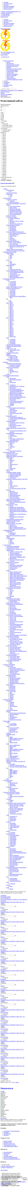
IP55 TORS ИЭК (14, 875)
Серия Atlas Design (14, 835)
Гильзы (11, 506)
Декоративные (13, 717)
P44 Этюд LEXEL (14, 871)
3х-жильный (13, 283)
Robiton (11, 800)
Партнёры (6, 1132)
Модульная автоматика (15, 379)
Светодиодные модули (15, 647)
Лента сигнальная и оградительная (15, 499)
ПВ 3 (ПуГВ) (10, 317)
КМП (11, 769)
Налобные (12, 718)
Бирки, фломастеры (15, 360)
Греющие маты (13, 672)
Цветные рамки (14, 863)
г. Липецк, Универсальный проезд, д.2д (11, 11)
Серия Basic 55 (13, 816)
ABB (8, 377)
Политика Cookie (15, 1185)
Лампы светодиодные (15, 586)
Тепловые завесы (14, 680)
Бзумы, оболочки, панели (13, 758)
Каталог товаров (8, 1141)
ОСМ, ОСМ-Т (13, 436)
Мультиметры (13, 230)
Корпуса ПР (13, 746)
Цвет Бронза (13, 850)
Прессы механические (15, 214)
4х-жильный (13, 284)
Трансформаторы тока (12, 441)
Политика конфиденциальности (12, 1159)
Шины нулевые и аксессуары (14, 523)
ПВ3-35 (11, 332)
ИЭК (11, 257)
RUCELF (12, 543)
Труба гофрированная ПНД (17, 277)
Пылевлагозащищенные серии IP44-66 (16, 867)
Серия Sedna (13, 842)
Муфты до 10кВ (14, 356)
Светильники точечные (13, 636)
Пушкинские (13, 613)
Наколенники (13, 235)
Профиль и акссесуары (15, 649)
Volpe (11, 589)
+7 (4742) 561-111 (5, 56)
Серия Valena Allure (14, 826)
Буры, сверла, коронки (15, 242)
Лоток (8, 260)
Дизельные (12, 534)
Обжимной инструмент (16, 211)
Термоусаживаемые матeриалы (17, 502)
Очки (11, 237)
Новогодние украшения (13, 562)
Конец (17, 1082)
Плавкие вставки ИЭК (15, 394)
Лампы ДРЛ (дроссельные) (16, 577)
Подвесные (12, 612)
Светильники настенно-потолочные (16, 627)
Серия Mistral (13, 723)
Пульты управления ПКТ (16, 395)
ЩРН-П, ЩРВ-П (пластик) (16, 738)
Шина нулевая (13, 526)
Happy (11, 886)
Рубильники (13, 382)
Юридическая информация (10, 1157)
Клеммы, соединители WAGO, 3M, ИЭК (17, 479)
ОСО (11, 437)
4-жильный (12, 293)
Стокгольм (12, 883)
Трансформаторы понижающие (15, 433)
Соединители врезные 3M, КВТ (18, 488)
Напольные (12, 687)
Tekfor (11, 461)
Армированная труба (15, 274)
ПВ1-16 (11, 311)
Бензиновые (13, 533)
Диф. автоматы (13, 410)
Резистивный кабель (15, 674)
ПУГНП (9, 347)
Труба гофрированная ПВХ (17, 272)
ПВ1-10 (11, 309)
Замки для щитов (14, 756)
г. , (7, 1166)
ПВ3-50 (11, 334)
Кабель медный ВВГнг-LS (13, 288)
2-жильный (12, 291)
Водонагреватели (11, 690)
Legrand (12, 254)
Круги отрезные (14, 244)
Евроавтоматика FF (12, 416)
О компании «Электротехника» (12, 1131)
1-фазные (9, 781)
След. (13, 1082)
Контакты (6, 5)
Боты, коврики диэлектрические (18, 233)
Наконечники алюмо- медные (17, 508)
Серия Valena (13, 824)
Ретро (11, 854)
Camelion (12, 702)
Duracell (12, 703)
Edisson (11, 698)
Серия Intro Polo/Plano (15, 881)
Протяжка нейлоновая (15, 210)
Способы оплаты (8, 3)
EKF (8, 778)
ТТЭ (11, 448)
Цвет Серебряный (14, 855)
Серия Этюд (13, 844)
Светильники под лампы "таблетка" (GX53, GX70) (16, 642)
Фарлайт (12, 596)
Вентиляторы (10, 684)
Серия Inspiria (13, 830)
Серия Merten (13, 839)
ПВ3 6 (11, 327)
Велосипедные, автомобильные (18, 713)
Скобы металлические (15, 269)
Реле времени (13, 420)
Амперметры (13, 226)
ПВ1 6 (11, 308)
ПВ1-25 (11, 312)
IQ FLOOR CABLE (6, 896)
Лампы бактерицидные (15, 571)
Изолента (12, 503)
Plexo (11, 873)
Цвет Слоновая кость (15, 859)
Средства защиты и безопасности (15, 231)
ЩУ (11, 741)
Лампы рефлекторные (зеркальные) (15, 584)
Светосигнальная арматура (16, 401)
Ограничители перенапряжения (18, 418)
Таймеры (12, 403)
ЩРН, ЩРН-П (13, 773)
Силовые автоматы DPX (16, 413)
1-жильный (12, 289)
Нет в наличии (4, 1012)
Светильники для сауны (13, 547)
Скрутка (12, 487)
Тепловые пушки (14, 682)
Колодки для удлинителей (16, 808)
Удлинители (13, 812)
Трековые (12, 633)
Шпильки (12, 491)
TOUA (8, 471)
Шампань (12, 866)
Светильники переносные (13, 602)
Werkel (8, 847)
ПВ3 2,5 (12, 324)
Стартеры (12, 561)
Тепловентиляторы (14, 679)
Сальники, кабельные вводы (17, 765)
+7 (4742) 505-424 (5, 14)
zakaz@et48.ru (4, 54)
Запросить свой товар (9, 1143)
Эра (10, 191)
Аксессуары (13, 667)
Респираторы (13, 240)
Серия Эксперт (13, 878)
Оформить (20, 90)
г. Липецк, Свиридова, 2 (7, 12)
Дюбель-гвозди (13, 494)
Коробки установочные (13, 367)
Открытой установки (15, 365)
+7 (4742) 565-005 (5, 53)
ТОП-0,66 (12, 446)
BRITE (11, 889)
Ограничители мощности (16, 417)
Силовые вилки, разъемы (13, 793)
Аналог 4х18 (13, 620)
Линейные (12, 623)
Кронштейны (13, 558)
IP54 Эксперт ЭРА (14, 870)
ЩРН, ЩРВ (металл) (15, 739)
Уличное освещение (12, 655)
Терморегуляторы (14, 671)
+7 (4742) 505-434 (5, 15)
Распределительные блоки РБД (17, 397)
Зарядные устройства (12, 710)
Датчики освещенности (16, 554)
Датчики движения (14, 553)
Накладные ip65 (14, 731)
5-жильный (12, 295)
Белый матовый (14, 864)
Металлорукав (10, 265)
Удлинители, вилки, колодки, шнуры (16, 803)
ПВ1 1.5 (12, 304)
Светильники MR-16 (15, 644)
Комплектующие (14, 276)
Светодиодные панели (15, 632)
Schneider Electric (14, 371)
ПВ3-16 (11, 330)
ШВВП (8, 354)
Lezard (8, 831)
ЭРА (11, 467)
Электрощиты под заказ (10, 1145)
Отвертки (12, 222)
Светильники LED (14, 637)
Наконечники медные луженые (18, 510)
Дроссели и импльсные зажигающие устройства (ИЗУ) (17, 556)
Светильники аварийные (13, 546)
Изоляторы (12, 524)
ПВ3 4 (11, 326)
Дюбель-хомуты (14, 464)
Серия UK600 (13, 725)
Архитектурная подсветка (16, 621)
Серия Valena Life (14, 827)
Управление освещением (13, 660)
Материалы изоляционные (13, 500)
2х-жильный (13, 281)
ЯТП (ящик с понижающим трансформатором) (17, 439)
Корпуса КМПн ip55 (15, 745)
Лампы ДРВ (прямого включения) (18, 576)
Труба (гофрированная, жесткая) (15, 270)
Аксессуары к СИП (14, 350)
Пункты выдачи (8, 9)
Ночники (9, 597)
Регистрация (7, 1153)
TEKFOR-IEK (13, 757)
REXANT (12, 460)
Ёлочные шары (13, 567)
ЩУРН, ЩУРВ (13, 742)
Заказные (12, 434)
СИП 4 (11, 351)
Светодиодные (13, 601)
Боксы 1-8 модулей (11, 760)
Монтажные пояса (14, 234)
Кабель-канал (10, 253)
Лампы (8, 570)
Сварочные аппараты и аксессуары (15, 250)
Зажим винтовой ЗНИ (15, 475)
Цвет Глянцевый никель (16, 851)
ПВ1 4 (11, 307)
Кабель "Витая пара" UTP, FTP (14, 287)
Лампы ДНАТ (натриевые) (16, 574)
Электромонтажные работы (11, 1146)
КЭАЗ (8, 449)
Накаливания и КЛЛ (15, 600)
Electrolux (12, 694)
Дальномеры (13, 229)
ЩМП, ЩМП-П (14, 770)
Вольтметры (13, 227)
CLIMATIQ (3, 895)
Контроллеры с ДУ (14, 653)
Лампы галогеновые (15, 573)
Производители (7, 1088)
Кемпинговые (13, 608)
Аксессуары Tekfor (14, 727)
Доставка (6, 2)
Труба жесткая (13, 273)
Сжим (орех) (13, 477)
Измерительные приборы (13, 225)
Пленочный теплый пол (16, 668)
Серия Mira (12, 832)
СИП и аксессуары (11, 348)
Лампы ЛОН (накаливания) (17, 580)
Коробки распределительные (14, 363)
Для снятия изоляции (15, 206)
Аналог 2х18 (13, 617)
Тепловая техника (11, 675)
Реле (11, 381)
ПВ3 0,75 (12, 320)
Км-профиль (13, 264)
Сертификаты (7, 1133)
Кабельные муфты (11, 355)
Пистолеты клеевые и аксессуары (18, 245)
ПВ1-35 (11, 313)
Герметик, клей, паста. (12, 453)
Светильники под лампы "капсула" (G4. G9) (16, 639)
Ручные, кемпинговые (15, 719)
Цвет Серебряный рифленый (17, 856)
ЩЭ (11, 754)
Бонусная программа (9, 6)
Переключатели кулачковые (17, 393)
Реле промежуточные (15, 398)
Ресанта (12, 542)
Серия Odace (13, 840)
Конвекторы (13, 676)
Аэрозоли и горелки (12, 199)
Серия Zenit (12, 820)
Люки (8, 374)
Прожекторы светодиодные (14, 588)
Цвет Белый (13, 848)
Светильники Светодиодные (14, 614)
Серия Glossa (13, 838)
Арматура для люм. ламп (16, 551)
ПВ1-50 (11, 315)
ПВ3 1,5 (12, 323)
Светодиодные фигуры (15, 566)
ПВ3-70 (11, 335)
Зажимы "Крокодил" (15, 218)
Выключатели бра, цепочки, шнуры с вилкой (17, 806)
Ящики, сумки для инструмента (15, 249)
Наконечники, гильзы (12, 504)
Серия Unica (13, 843)
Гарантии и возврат (9, 7)
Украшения (12, 569)
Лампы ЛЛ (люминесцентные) (17, 578)
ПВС (8, 338)
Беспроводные (10, 190)
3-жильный (12, 292)
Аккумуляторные (14, 714)
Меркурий (12, 784)
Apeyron (12, 590)
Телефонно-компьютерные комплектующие (13, 521)
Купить (2, 907)
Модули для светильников (16, 616)
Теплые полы (10, 666)
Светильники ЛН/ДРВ (15, 659)
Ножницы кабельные (15, 209)
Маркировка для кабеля (13, 359)
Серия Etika (12, 823)
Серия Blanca (13, 836)
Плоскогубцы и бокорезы (16, 223)
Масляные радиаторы (15, 678)
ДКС (11, 256)
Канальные (12, 686)
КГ (7, 299)
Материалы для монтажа (13, 241)
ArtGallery (12, 846)
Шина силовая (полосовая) (16, 527)
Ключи (11, 219)
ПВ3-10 (11, 328)
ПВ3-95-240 (13, 336)
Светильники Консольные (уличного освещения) (16, 625)
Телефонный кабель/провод (14, 344)
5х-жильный (13, 285)
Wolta (11, 592)
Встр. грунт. (13, 606)
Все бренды (4, 1118)
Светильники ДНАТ (15, 656)
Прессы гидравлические (16, 213)
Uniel (11, 195)
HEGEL (12, 370)
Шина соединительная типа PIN (18, 528)
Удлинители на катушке (16, 813)
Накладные (12, 730)
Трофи (11, 709)
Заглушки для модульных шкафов (18, 766)
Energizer (12, 705)
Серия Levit (12, 817)
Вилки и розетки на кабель (16, 804)
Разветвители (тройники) (16, 809)
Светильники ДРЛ (14, 657)
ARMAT (12, 405)
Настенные (12, 605)
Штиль (11, 539)
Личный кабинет (8, 1152)
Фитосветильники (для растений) (18, 635)
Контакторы (13, 378)
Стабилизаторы (10, 538)
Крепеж (9, 489)
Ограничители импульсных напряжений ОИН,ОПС (17, 391)
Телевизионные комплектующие (15, 519)
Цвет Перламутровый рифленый (18, 852)
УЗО (11, 414)
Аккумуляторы (13, 706)
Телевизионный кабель (12, 352)
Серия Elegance (13, 879)
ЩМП (11, 737)
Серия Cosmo (13, 819)
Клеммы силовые (14, 476)
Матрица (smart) (14, 782)
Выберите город (10, 52)
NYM (8, 280)
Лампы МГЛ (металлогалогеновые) (15, 582)
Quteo (11, 828)
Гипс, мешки (10, 469)
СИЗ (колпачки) (14, 485)
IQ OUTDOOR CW (5, 898)
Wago (11, 483)
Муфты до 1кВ (13, 358)
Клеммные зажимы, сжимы (14, 472)
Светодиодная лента (12, 645)
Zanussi (11, 695)
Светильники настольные (13, 598)
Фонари (9, 711)
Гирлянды (12, 563)
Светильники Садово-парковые (15, 604)
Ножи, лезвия (13, 207)
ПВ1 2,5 (12, 305)
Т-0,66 (11, 445)
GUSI (11, 369)
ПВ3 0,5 (12, 319)
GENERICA (13, 385)
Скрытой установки (15, 366)
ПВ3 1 (11, 321)
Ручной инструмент (12, 217)
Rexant (11, 481)
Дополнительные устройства (17, 386)
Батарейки (9, 701)
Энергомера (13, 785)
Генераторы (10, 531)
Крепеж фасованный (15, 495)
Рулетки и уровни (11, 215)
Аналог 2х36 (13, 619)
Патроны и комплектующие (17, 559)
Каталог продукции (6, 183)
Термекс (12, 696)
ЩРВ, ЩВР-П (13, 772)
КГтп (11, 301)
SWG (11, 662)
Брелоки (12, 715)
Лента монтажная (14, 496)
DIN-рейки (12, 764)
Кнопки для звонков (12, 192)
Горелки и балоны (14, 202)
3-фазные (9, 787)
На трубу (12, 610)
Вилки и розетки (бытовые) (17, 796)
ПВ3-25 (11, 331)
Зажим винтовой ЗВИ (15, 473)
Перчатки (12, 238)
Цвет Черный (13, 860)
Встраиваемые (13, 729)
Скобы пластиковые (15, 498)
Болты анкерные (14, 492)
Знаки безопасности (12, 455)
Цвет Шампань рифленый (16, 862)
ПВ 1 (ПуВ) (10, 303)
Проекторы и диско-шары (16, 565)
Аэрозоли (12, 201)
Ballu (11, 692)
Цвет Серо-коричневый (16, 858)
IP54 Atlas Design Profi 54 (16, 874)
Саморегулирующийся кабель (17, 670)
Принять (25, 1179)
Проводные (9, 194)
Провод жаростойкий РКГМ (14, 346)
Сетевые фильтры (14, 811)
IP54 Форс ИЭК (14, 869)
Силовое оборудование (15, 402)
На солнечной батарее (15, 609)
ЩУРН (11, 776)
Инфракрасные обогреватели (17, 683)
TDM (8, 735)
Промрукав (12, 468)
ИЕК (11, 268)
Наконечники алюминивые (17, 507)
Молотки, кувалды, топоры (17, 221)
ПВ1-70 (11, 316)
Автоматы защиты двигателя (17, 422)
